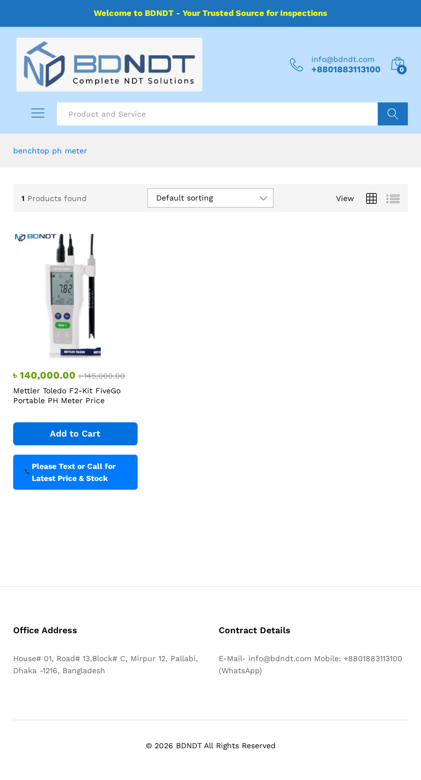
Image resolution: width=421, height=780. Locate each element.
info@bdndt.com (342, 59)
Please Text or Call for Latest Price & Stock (74, 472)
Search (393, 113)
